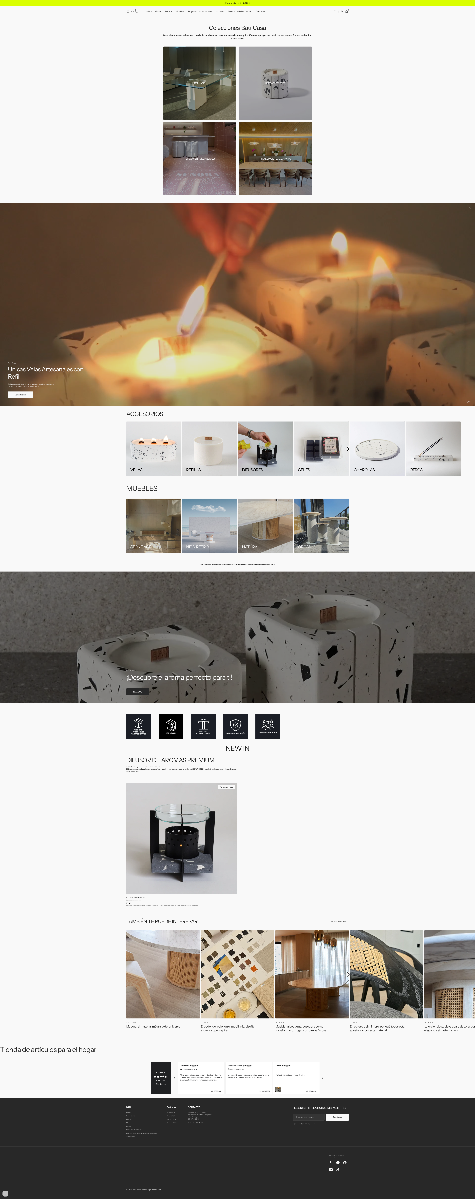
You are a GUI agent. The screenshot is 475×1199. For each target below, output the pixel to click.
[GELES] (321, 449)
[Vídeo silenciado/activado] (469, 208)
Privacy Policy (171, 1112)
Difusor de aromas (135, 897)
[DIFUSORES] (265, 449)
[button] (335, 11)
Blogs (128, 1123)
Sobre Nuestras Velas (133, 1130)
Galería (128, 1126)
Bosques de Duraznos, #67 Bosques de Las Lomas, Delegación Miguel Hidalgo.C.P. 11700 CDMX (199, 1115)
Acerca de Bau (131, 1137)
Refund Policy (171, 1116)
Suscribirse (337, 1117)
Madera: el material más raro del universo (153, 1026)
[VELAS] (153, 449)
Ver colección (20, 395)
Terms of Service (172, 1123)
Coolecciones (131, 1116)
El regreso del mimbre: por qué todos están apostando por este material (378, 1028)
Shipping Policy (172, 1119)
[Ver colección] (237, 304)
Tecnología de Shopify (151, 1189)
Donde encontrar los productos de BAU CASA (141, 1133)
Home (128, 1112)
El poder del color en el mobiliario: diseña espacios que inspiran (227, 1028)
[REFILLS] (209, 449)
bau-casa (137, 1189)
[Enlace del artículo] (163, 982)
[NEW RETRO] (209, 526)
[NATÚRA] (265, 526)
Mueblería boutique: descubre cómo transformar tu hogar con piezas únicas (300, 1028)
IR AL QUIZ (137, 692)
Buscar (128, 1119)
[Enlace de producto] (181, 846)
